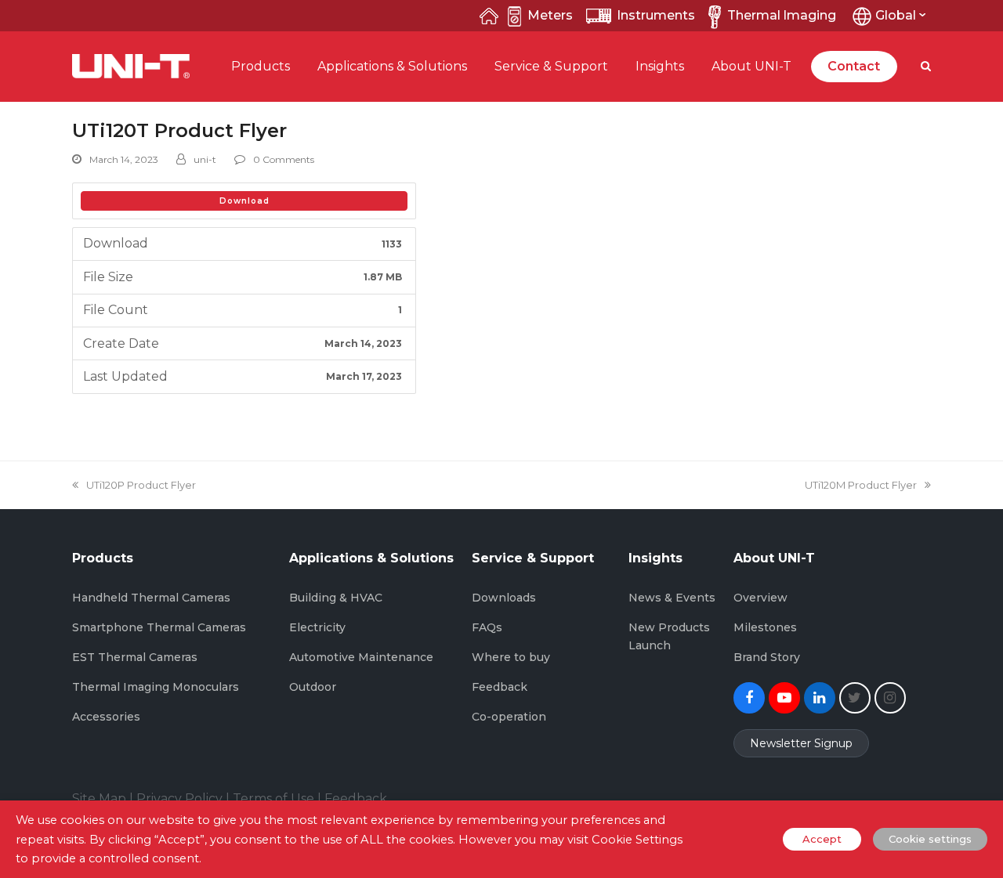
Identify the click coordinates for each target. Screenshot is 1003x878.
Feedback (499, 687)
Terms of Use (273, 798)
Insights (659, 66)
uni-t (205, 159)
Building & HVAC (335, 598)
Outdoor (312, 687)
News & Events (671, 598)
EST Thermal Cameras (134, 657)
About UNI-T (751, 66)
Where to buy (511, 657)
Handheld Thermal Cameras (151, 598)
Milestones (765, 627)
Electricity (317, 627)
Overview (760, 598)
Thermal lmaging (781, 15)
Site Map (99, 798)
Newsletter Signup (801, 743)
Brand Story (766, 657)
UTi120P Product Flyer (140, 485)
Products (260, 66)
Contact (853, 66)
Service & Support (551, 66)
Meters (550, 15)
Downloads (504, 598)
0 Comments (283, 159)
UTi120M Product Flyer (861, 485)
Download (244, 201)
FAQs (487, 627)
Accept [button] (822, 839)
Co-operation (509, 717)
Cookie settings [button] (930, 839)
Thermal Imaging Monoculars (155, 687)
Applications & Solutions (392, 66)
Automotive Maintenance (361, 657)
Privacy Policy (179, 798)
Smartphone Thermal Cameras (159, 627)
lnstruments (656, 15)
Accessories (106, 717)
